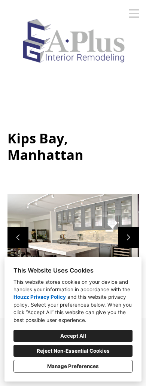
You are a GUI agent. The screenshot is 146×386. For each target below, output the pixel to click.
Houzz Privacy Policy (39, 297)
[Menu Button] (134, 13)
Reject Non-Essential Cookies (73, 351)
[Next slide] (128, 237)
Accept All (73, 336)
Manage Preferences (73, 366)
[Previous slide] (17, 237)
